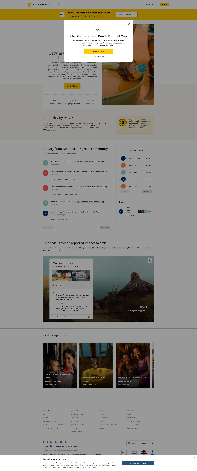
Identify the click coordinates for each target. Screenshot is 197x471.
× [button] (194, 458)
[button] (132, 463)
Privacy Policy (91, 467)
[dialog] (98, 463)
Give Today (98, 51)
